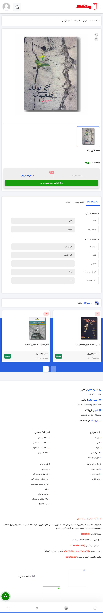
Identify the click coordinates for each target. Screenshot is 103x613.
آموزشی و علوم (94, 457)
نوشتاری (45, 469)
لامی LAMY (44, 504)
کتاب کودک (95, 469)
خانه (98, 20)
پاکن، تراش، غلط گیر (40, 474)
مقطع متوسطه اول (41, 442)
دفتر (47, 489)
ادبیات (77, 20)
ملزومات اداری (43, 494)
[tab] (93, 202)
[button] (6, 6)
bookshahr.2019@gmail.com (89, 404)
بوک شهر (74, 540)
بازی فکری (96, 479)
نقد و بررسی (79, 202)
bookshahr (84, 540)
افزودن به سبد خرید (50, 183)
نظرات (68, 202)
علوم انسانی (95, 452)
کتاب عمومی (88, 20)
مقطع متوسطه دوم (41, 447)
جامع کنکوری (43, 452)
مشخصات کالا (92, 202)
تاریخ (98, 447)
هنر (98, 442)
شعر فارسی (66, 20)
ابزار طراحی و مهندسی (40, 484)
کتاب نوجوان (95, 474)
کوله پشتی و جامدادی (40, 499)
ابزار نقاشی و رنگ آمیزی (39, 479)
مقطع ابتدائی (43, 437)
